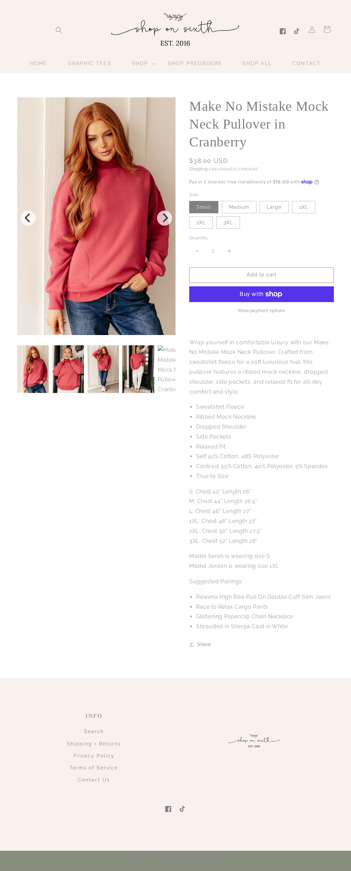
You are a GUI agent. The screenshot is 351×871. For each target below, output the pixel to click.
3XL (228, 222)
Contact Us (94, 780)
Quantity (198, 237)
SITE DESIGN (208, 861)
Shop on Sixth (168, 861)
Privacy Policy (93, 756)
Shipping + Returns (94, 744)
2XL (201, 222)
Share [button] (204, 644)
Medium (239, 207)
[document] (96, 217)
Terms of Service (94, 768)
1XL (303, 207)
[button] (58, 30)
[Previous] (28, 218)
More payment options (261, 310)
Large (274, 207)
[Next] (164, 218)
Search (94, 731)
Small (203, 207)
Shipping (198, 169)
